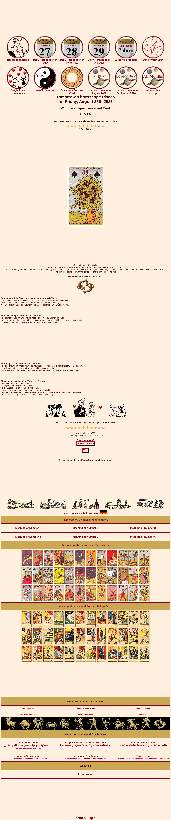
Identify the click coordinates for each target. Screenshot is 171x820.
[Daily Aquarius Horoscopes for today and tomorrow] (146, 729)
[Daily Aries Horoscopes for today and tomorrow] (11, 729)
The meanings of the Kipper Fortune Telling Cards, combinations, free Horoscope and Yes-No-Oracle (85, 744)
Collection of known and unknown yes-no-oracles (28, 757)
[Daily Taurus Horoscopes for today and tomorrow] (24, 729)
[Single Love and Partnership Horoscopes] (18, 88)
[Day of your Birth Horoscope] (153, 58)
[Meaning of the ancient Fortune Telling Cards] (85, 661)
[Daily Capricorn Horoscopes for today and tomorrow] (133, 729)
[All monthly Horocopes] (153, 88)
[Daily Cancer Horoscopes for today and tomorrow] (51, 729)
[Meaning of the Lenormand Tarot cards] (85, 602)
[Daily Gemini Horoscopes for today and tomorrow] (38, 729)
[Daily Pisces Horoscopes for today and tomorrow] (160, 729)
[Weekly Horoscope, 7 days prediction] (126, 58)
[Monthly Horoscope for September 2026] (126, 88)
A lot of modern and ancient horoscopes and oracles (85, 757)
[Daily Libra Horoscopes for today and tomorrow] (92, 729)
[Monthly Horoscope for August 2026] (99, 88)
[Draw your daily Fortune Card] (72, 88)
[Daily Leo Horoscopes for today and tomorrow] (65, 729)
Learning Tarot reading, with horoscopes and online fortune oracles (143, 757)
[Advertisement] (85, 18)
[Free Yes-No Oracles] (45, 88)
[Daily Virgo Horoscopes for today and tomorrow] (78, 729)
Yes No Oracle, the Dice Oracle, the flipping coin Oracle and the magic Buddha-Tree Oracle (143, 744)
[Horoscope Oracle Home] (18, 58)
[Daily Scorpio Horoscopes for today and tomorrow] (106, 729)
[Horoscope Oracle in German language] (104, 515)
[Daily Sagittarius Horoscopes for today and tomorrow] (119, 729)
